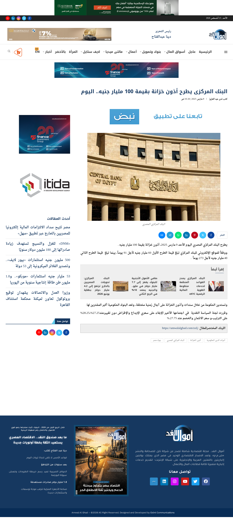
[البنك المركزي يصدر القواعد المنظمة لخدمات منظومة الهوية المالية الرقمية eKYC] (216, 291)
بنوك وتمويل (151, 56)
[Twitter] (24, 18)
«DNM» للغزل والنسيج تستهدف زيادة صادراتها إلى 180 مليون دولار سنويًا (38, 251)
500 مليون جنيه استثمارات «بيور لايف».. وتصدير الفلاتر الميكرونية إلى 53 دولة (38, 268)
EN (37, 56)
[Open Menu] (225, 56)
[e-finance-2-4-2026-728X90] (116, 70)
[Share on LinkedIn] (186, 239)
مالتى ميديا (114, 56)
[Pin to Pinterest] (194, 239)
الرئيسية (205, 56)
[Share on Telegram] (170, 239)
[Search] (9, 57)
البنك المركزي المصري (175, 345)
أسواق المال (175, 56)
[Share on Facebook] (211, 239)
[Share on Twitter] (202, 239)
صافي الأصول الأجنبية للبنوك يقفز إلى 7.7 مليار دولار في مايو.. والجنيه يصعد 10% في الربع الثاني (144, 291)
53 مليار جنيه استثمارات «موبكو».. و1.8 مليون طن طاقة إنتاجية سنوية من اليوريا (38, 284)
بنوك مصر (157, 345)
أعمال (132, 56)
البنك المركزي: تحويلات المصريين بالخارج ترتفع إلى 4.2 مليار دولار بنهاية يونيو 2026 (97, 291)
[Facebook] (29, 18)
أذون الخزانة (195, 345)
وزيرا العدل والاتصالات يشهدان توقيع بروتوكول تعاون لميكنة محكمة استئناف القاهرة (38, 303)
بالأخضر (60, 56)
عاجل (192, 56)
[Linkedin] (13, 18)
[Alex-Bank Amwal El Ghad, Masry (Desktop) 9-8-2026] (116, 3)
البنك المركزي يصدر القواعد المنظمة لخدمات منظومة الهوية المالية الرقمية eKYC (192, 291)
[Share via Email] (161, 239)
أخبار (48, 56)
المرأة (73, 56)
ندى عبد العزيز (215, 104)
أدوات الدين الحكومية (216, 345)
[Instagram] (19, 18)
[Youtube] (8, 18)
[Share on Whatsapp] (178, 239)
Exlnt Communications (162, 517)
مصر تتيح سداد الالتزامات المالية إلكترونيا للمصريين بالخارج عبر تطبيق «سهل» (38, 235)
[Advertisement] (116, 388)
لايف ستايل (91, 56)
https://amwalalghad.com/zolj (180, 333)
